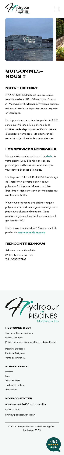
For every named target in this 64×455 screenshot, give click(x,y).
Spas (7, 376)
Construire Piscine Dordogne (19, 333)
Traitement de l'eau (15, 385)
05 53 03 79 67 (13, 409)
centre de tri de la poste (31, 232)
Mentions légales (45, 426)
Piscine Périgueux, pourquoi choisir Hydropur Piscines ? (31, 343)
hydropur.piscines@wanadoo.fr (20, 414)
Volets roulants (12, 380)
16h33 (38, 430)
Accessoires (11, 389)
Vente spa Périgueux (15, 358)
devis (49, 156)
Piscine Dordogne (14, 337)
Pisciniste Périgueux (15, 353)
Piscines (9, 371)
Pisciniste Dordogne (15, 349)
